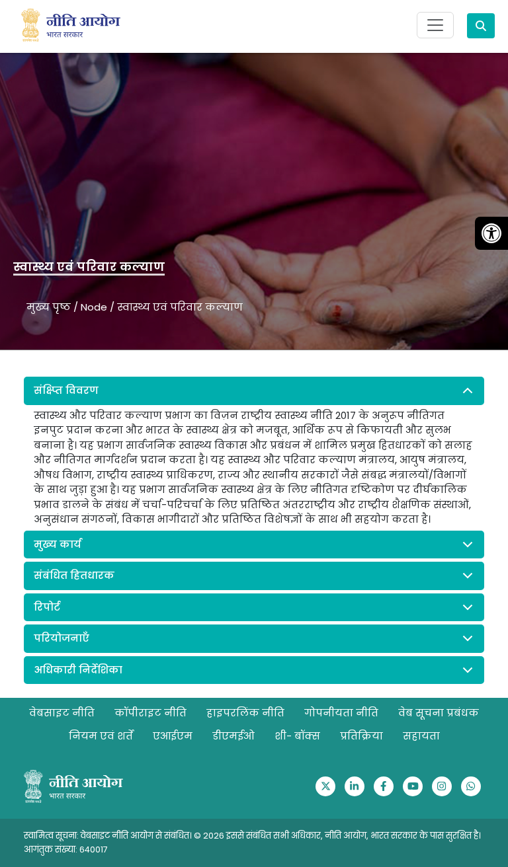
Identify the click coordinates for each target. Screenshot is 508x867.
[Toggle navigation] (435, 25)
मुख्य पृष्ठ (48, 307)
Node (94, 307)
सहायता (421, 736)
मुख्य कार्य (57, 544)
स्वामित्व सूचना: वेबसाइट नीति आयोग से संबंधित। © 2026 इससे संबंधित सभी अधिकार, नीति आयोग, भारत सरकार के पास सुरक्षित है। (252, 835)
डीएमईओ (233, 736)
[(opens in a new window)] (325, 786)
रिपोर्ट (47, 607)
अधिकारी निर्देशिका (78, 670)
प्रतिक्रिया (361, 736)
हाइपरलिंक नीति (245, 713)
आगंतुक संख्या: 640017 (66, 849)
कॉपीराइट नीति (150, 713)
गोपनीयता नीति (341, 713)
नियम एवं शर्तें (101, 736)
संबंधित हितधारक (74, 575)
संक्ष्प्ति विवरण (66, 390)
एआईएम (172, 736)
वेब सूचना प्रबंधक (438, 713)
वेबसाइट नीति (62, 713)
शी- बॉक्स (297, 736)
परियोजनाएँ (61, 638)
